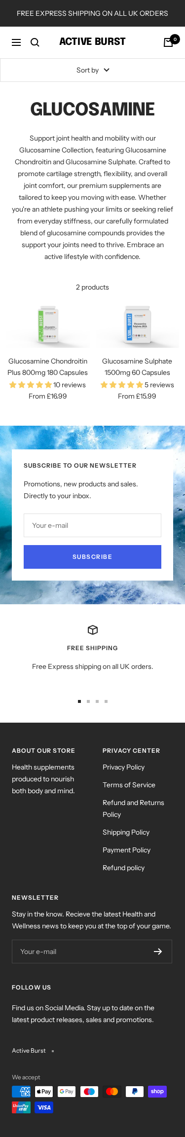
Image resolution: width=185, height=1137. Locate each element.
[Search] (35, 42)
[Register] (158, 951)
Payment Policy (126, 849)
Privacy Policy (124, 767)
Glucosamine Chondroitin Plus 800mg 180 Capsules (47, 366)
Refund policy (124, 867)
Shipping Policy (126, 832)
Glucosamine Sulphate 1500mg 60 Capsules (137, 366)
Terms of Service (129, 784)
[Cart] (168, 42)
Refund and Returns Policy (133, 808)
